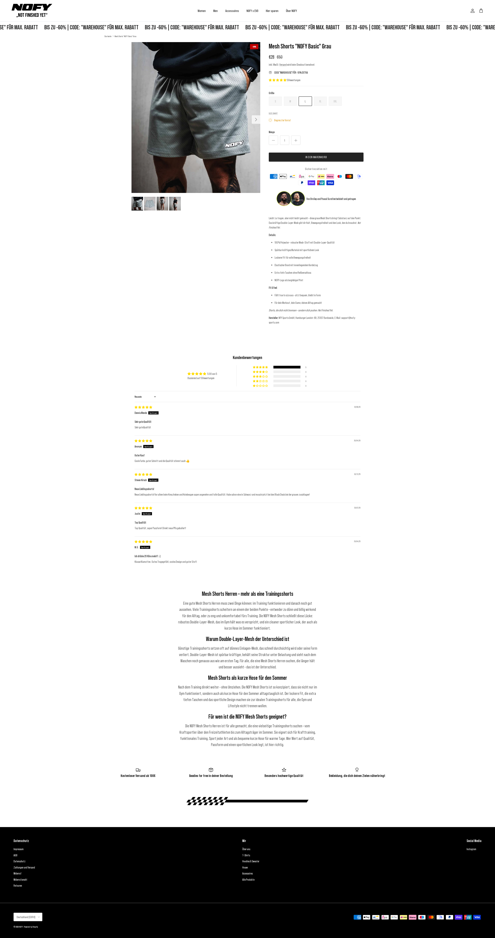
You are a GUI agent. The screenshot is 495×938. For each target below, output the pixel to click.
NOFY (21, 926)
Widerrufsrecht (20, 879)
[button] (278, 80)
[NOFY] (32, 11)
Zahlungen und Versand (24, 867)
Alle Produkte (248, 879)
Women (202, 10)
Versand (283, 64)
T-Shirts (246, 855)
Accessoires (232, 10)
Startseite (107, 36)
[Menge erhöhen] (295, 140)
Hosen (245, 867)
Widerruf (17, 873)
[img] (143, 407)
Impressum (19, 849)
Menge (272, 132)
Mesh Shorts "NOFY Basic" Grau (125, 36)
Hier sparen (272, 10)
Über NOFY (291, 10)
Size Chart (273, 113)
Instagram (471, 849)
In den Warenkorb (316, 157)
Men (215, 10)
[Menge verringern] (273, 140)
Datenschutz (20, 861)
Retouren (18, 885)
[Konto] (472, 10)
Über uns (246, 849)
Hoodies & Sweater (250, 861)
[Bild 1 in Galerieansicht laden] (195, 117)
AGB (15, 855)
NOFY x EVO (252, 10)
